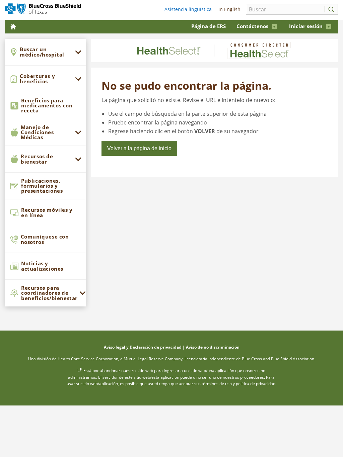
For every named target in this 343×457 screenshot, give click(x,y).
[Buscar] (329, 9)
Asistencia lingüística (188, 9)
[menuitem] (45, 52)
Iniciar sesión (306, 26)
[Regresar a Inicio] (14, 26)
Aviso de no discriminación (212, 347)
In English (229, 9)
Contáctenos (252, 26)
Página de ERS (208, 26)
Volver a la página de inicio (139, 148)
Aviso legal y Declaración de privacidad (143, 347)
